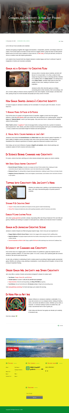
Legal (16, 376)
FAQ (15, 374)
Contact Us (8, 376)
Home (7, 367)
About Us (8, 371)
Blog (7, 374)
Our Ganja (17, 367)
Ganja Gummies (13, 281)
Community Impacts (18, 369)
